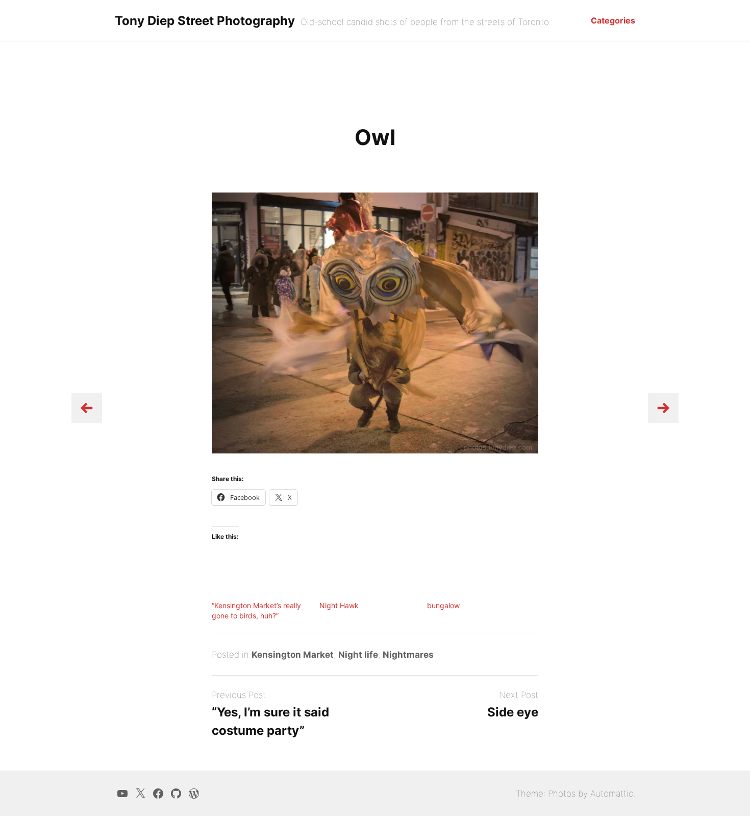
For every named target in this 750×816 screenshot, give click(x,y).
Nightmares (408, 655)
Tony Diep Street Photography (205, 20)
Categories (613, 20)
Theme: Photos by (553, 793)
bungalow (443, 605)
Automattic (611, 793)
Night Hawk (339, 605)
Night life (358, 655)
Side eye (512, 712)
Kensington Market (293, 655)
